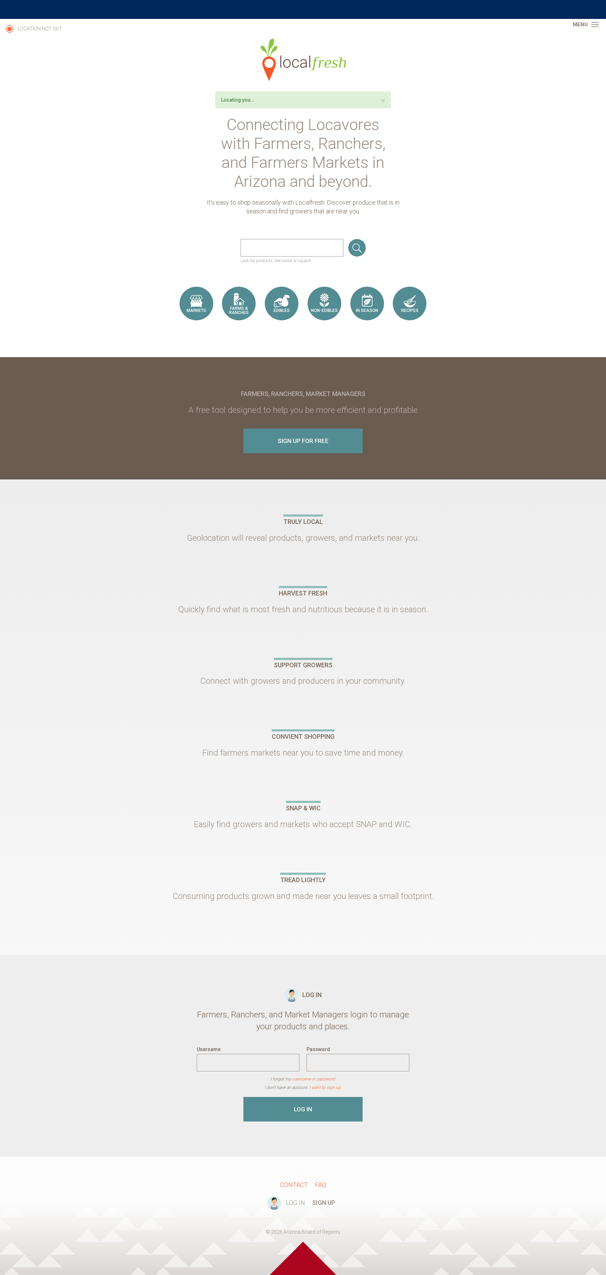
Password (318, 1049)
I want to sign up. (325, 1087)
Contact (294, 1184)
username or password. (314, 1079)
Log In (295, 1202)
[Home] (303, 60)
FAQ (320, 1184)
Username (209, 1049)
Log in (303, 1109)
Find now (357, 248)
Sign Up (323, 1202)
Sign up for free (303, 440)
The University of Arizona (303, 9)
